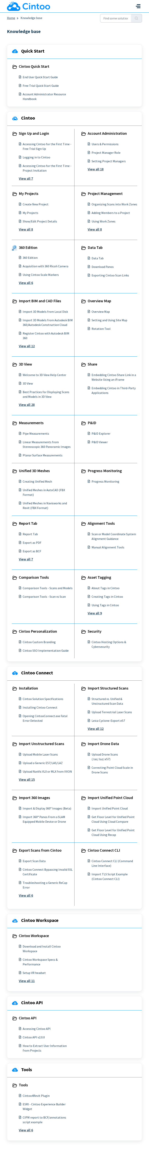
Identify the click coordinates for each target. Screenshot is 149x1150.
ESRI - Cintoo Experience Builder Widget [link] (44, 1106)
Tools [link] (23, 1084)
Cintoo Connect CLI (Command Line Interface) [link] (112, 863)
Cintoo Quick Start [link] (34, 66)
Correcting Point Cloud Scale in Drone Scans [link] (112, 770)
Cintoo (28, 118)
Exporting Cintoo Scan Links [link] (110, 275)
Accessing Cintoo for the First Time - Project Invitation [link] (47, 168)
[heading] (42, 66)
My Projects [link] (28, 193)
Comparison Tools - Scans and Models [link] (48, 588)
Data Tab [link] (95, 247)
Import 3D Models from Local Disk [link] (45, 312)
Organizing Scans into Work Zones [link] (114, 204)
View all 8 (26, 229)
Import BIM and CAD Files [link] (40, 300)
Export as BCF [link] (32, 551)
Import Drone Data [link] (103, 743)
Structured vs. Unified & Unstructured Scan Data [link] (107, 701)
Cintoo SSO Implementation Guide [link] (46, 650)
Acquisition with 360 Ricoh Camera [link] (45, 266)
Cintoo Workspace (39, 920)
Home (11, 18)
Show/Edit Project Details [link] (40, 221)
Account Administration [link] (107, 133)
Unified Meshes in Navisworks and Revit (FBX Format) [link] (45, 505)
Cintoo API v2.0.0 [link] (34, 1037)
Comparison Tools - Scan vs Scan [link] (44, 596)
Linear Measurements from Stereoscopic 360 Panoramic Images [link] (47, 444)
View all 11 (27, 981)
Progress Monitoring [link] (105, 470)
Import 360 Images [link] (34, 797)
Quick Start (32, 51)
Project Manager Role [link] (106, 153)
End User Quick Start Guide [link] (40, 77)
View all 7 (26, 178)
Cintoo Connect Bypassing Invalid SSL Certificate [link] (48, 872)
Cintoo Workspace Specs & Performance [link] (40, 962)
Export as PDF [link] (32, 543)
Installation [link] (28, 688)
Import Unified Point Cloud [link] (110, 797)
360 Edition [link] (28, 247)
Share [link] (92, 364)
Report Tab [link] (28, 523)
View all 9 (95, 613)
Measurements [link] (31, 422)
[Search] (136, 18)
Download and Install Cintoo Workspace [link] (42, 948)
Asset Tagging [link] (99, 577)
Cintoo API (32, 1003)
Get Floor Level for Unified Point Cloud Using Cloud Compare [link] (113, 819)
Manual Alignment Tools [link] (108, 547)
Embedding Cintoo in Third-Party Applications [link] (114, 390)
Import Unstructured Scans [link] (41, 743)
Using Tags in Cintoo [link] (105, 605)
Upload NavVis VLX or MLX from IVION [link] (47, 771)
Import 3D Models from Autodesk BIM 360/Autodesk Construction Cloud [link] (48, 322)
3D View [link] (25, 364)
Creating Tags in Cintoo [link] (107, 596)
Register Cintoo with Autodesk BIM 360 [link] (46, 335)
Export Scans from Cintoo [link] (40, 850)
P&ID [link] (92, 422)
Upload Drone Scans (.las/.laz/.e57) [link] (105, 756)
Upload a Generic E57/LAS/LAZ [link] (43, 763)
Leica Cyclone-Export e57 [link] (108, 721)
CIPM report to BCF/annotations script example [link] (44, 1119)
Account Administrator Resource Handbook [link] (44, 96)
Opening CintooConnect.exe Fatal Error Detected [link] (45, 718)
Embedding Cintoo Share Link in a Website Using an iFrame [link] (114, 377)
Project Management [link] (105, 193)
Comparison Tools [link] (34, 577)
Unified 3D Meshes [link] (34, 470)
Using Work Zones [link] (103, 221)
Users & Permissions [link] (105, 144)
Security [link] (94, 631)
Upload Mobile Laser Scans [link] (40, 754)
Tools (26, 1070)
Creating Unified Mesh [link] (37, 481)
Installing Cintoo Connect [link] (40, 707)
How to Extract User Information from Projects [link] (45, 1048)
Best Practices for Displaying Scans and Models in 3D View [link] (46, 394)
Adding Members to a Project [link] (111, 213)
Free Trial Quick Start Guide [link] (41, 86)
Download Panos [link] (103, 267)
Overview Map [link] (99, 300)
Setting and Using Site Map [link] (109, 320)
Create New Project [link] (36, 204)
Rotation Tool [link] (101, 329)
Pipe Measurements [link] (36, 433)
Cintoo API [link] (27, 1017)
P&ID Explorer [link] (101, 433)
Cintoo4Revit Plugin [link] (36, 1096)
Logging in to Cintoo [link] (36, 157)
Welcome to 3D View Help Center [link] (44, 375)
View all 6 (26, 283)
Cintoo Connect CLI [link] (104, 850)
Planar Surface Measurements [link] (42, 455)
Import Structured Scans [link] (108, 688)
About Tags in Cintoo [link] (106, 588)
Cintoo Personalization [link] (38, 631)
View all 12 (27, 346)
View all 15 (27, 779)
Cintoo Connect (37, 673)
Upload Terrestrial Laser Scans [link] (112, 712)
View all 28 (27, 404)
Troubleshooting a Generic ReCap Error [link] (45, 885)
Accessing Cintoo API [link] (37, 1029)
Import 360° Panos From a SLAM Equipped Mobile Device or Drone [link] (44, 819)
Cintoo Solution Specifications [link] (43, 699)
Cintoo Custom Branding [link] (39, 642)
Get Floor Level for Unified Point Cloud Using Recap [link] (113, 832)
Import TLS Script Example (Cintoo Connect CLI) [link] (110, 876)
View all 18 (96, 169)
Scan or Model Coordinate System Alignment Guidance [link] (114, 536)
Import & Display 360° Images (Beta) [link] (47, 808)
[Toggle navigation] (138, 6)
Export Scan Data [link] (34, 861)
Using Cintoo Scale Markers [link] (41, 275)
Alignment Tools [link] (101, 523)
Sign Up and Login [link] (34, 133)
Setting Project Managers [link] (109, 161)
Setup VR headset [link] (34, 973)
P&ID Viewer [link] (100, 442)
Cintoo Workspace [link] (34, 935)
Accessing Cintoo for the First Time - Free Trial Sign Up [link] (47, 146)
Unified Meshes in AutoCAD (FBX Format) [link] (44, 492)
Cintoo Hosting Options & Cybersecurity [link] (109, 644)
